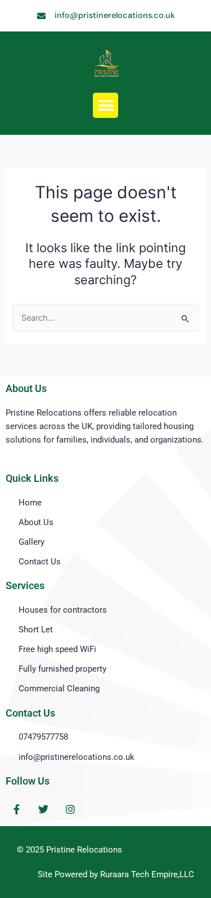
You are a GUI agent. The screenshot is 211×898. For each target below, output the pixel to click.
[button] (105, 105)
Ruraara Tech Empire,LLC (147, 874)
